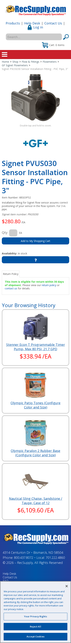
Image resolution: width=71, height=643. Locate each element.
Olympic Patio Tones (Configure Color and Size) (35, 405)
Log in (38, 27)
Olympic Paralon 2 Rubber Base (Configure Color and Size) (35, 453)
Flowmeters (50, 61)
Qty (4, 232)
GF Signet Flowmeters (15, 65)
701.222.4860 (55, 557)
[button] (53, 45)
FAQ (5, 581)
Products (13, 23)
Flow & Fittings (30, 61)
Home (5, 61)
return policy (49, 285)
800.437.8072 (23, 557)
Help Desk (32, 23)
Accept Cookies (35, 636)
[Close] (67, 586)
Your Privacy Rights (35, 616)
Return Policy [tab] (10, 274)
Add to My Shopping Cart (35, 241)
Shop (15, 61)
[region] (35, 612)
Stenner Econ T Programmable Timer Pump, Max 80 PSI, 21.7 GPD (35, 346)
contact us (11, 288)
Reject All (35, 626)
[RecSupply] (35, 9)
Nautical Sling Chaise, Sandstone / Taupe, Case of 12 (35, 500)
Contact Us (53, 23)
